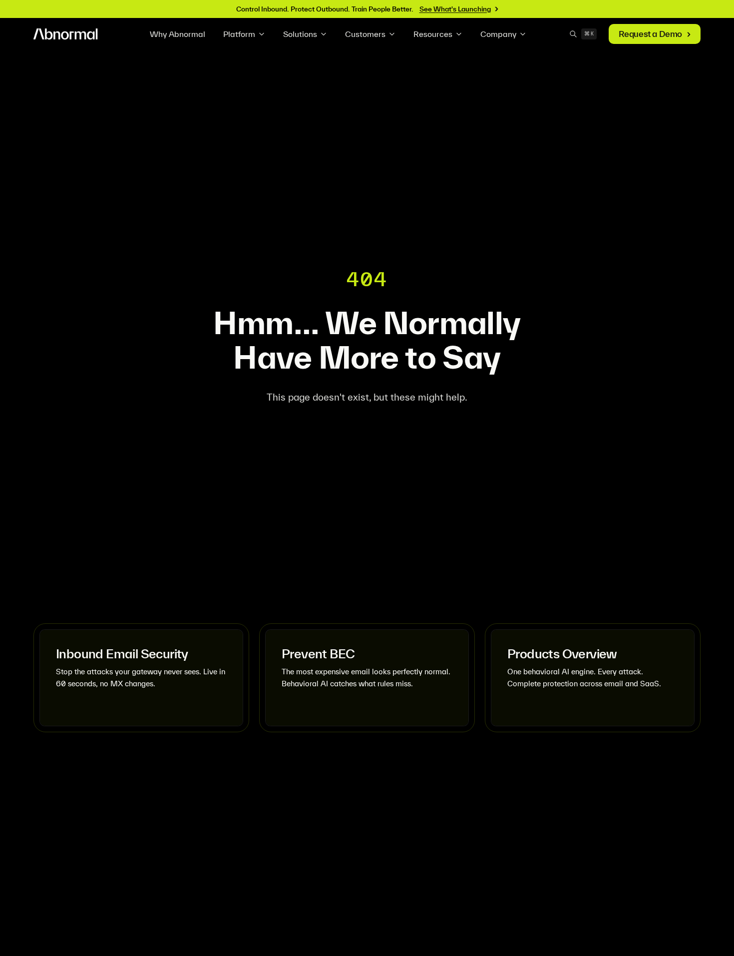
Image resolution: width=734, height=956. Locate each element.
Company (498, 33)
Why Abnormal (177, 33)
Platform (239, 33)
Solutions (300, 33)
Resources (432, 33)
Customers (365, 33)
